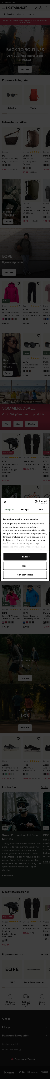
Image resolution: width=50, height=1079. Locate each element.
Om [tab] (41, 509)
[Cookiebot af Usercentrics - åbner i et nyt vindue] (35, 502)
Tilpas (23, 565)
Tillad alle (25, 557)
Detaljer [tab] (25, 509)
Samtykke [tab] (9, 509)
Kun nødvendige (25, 575)
